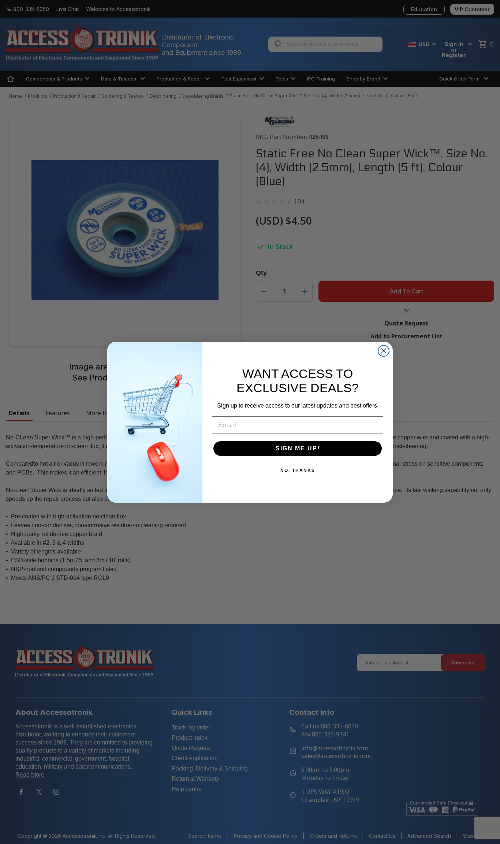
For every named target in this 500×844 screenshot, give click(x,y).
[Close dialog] (383, 350)
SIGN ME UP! (298, 448)
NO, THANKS (297, 470)
